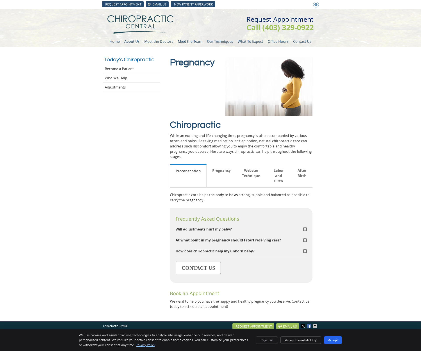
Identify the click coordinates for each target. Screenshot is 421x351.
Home (115, 41)
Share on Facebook (309, 326)
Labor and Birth (279, 175)
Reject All (266, 340)
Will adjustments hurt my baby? (204, 229)
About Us (132, 41)
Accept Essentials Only (301, 340)
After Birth (302, 173)
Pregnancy (221, 170)
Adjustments (115, 87)
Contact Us (302, 41)
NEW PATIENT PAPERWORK (193, 4)
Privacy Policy (145, 345)
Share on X (303, 326)
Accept (333, 340)
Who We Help (116, 78)
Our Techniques (220, 41)
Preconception (188, 170)
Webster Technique (251, 173)
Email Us (159, 4)
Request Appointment (123, 4)
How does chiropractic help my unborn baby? (215, 251)
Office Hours (278, 41)
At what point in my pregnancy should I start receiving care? (228, 240)
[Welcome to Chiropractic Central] (140, 32)
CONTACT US (198, 268)
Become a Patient (119, 68)
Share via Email (315, 326)
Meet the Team (190, 41)
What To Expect (250, 41)
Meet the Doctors (158, 41)
